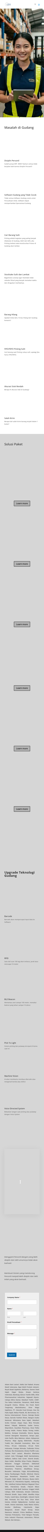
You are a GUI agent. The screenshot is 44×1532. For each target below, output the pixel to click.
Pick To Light (10, 1043)
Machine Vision (11, 1076)
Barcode (8, 916)
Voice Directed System (14, 1108)
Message (11, 1333)
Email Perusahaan (14, 1322)
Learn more (22, 503)
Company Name (13, 1297)
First (8, 1317)
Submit (12, 1355)
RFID (6, 958)
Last (24, 1317)
